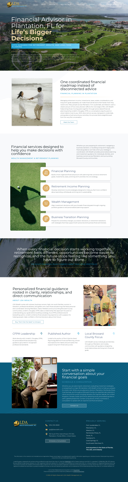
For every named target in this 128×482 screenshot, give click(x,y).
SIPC (70, 461)
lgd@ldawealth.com (56, 429)
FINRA (66, 461)
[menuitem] (35, 4)
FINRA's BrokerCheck (78, 471)
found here (77, 470)
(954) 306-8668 (54, 425)
